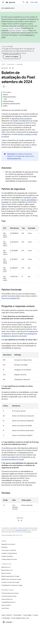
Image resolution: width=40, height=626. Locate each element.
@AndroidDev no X (7, 570)
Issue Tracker (5, 608)
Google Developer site (14, 158)
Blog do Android (6, 573)
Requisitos (4, 547)
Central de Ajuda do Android (10, 593)
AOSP (3, 64)
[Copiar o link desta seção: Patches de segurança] (27, 189)
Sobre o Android (6, 615)
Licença (35, 615)
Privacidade (6, 618)
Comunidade (17, 615)
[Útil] (10, 68)
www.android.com (7, 599)
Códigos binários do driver (9, 559)
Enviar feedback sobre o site (20, 618)
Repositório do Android (8, 544)
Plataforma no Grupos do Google (11, 579)
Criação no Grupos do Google (10, 582)
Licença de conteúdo (21, 530)
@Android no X (5, 567)
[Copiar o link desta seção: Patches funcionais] (23, 290)
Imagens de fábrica (7, 556)
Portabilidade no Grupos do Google (11, 585)
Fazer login (34, 2)
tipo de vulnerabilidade (28, 200)
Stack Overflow (6, 605)
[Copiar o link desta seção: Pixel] (7, 221)
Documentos (10, 64)
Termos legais (27, 615)
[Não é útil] (13, 68)
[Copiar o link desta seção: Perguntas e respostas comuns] (36, 306)
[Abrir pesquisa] (24, 2)
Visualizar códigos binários (9, 553)
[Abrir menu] (3, 2)
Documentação (8, 8)
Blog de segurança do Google (10, 576)
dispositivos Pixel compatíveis (22, 119)
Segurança (19, 64)
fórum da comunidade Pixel (10, 298)
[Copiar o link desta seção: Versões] (12, 493)
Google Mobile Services (8, 602)
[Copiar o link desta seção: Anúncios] (13, 168)
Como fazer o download (8, 550)
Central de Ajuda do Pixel (8, 596)
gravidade (4, 202)
